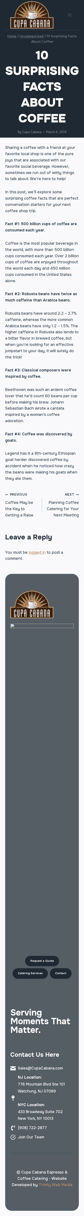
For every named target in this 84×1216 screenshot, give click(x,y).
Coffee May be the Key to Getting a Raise (19, 505)
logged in (37, 552)
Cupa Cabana (32, 132)
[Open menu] (70, 15)
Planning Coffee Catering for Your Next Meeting (63, 505)
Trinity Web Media (55, 1184)
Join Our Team (31, 1137)
